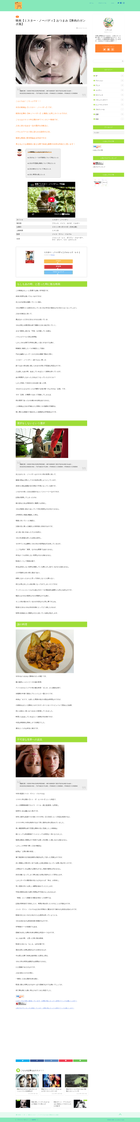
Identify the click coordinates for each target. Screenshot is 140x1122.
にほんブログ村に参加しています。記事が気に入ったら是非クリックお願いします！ (46, 1001)
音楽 (109, 119)
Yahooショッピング (58, 271)
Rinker (53, 255)
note (112, 3)
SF (17, 16)
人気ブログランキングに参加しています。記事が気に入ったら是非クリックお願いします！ (45, 1008)
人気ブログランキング (99, 167)
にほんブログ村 (98, 150)
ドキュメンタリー (109, 100)
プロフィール (102, 3)
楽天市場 (58, 266)
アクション (109, 80)
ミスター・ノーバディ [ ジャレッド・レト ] (62, 252)
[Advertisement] (51, 1033)
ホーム (92, 3)
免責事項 (34, 1119)
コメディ (109, 90)
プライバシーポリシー (23, 1119)
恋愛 (109, 114)
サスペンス (109, 95)
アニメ (109, 85)
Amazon (58, 260)
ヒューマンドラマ (109, 105)
